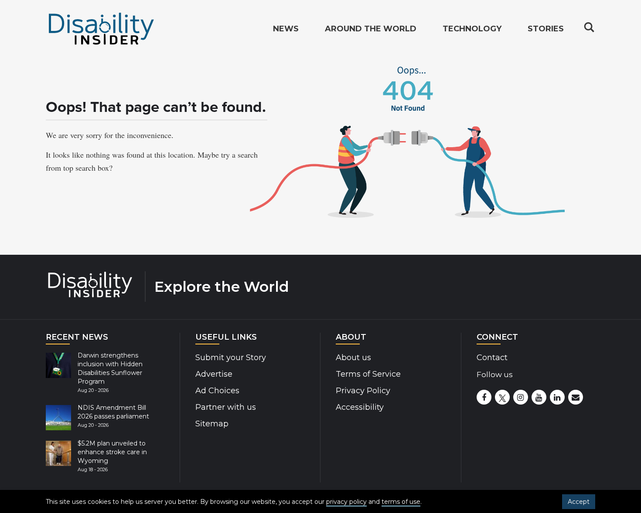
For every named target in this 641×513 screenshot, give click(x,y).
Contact (492, 357)
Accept (579, 502)
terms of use (401, 502)
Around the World (370, 29)
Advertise (213, 374)
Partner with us (225, 407)
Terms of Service (368, 374)
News (286, 29)
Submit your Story (230, 357)
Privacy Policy (363, 390)
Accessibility (360, 407)
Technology (472, 29)
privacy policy (346, 502)
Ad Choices (217, 390)
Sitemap (211, 424)
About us (353, 357)
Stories (546, 29)
